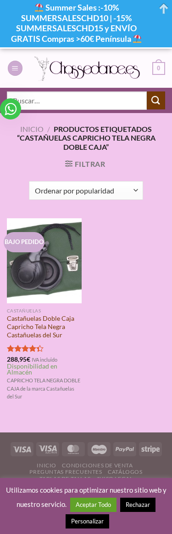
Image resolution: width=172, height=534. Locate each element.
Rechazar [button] (138, 504)
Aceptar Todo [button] (93, 504)
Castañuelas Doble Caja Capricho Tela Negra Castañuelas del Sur (40, 326)
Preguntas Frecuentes (65, 471)
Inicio (32, 129)
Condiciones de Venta (97, 465)
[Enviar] (156, 100)
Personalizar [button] (87, 521)
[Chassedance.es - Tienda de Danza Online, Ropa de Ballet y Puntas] (87, 68)
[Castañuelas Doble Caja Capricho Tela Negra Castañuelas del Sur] (44, 260)
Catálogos (125, 471)
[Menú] (15, 68)
